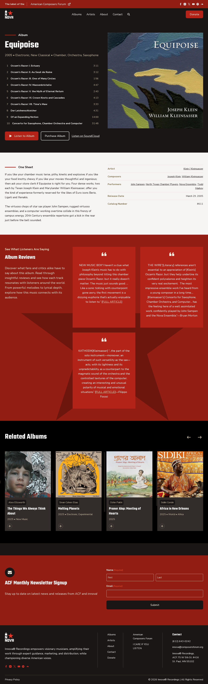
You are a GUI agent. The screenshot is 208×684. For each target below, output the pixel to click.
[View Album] (28, 491)
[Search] (128, 14)
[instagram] (185, 4)
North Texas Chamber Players (162, 184)
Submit (154, 605)
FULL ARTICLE (111, 302)
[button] (194, 14)
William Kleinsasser (192, 176)
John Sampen (138, 184)
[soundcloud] (202, 4)
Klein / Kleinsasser (193, 168)
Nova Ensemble (187, 184)
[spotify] (197, 4)
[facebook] (180, 4)
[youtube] (193, 4)
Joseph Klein (174, 176)
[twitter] (189, 4)
